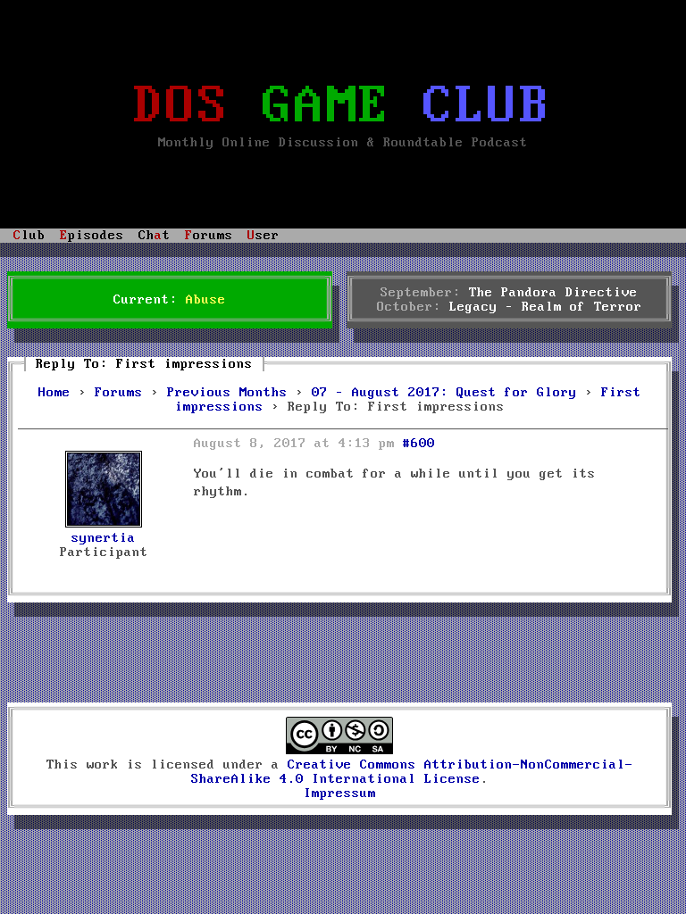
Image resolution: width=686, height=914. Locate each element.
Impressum (340, 793)
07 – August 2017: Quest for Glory (444, 393)
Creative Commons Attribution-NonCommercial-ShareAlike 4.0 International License (412, 772)
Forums (119, 393)
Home (54, 393)
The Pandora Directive (553, 293)
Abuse (206, 300)
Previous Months (227, 393)
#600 (419, 443)
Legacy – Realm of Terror (545, 307)
